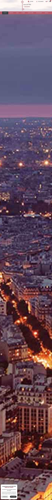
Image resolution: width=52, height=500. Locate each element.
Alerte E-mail (30, 12)
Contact (46, 12)
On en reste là (12, 485)
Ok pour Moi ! (13, 496)
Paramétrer (5, 496)
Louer (17, 12)
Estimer (31, 1)
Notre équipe (39, 12)
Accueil (5, 12)
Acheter (11, 12)
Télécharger (40, 1)
